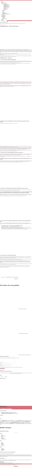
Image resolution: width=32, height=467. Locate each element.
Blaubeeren (6, 420)
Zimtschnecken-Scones (3, 83)
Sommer (1, 423)
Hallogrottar (30, 150)
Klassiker (31, 420)
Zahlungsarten (2, 445)
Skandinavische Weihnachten (27, 422)
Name (1, 363)
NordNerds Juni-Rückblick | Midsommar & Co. (23, 333)
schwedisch (2, 422)
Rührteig (18, 421)
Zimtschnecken (27, 423)
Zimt (23, 423)
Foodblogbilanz (25, 256)
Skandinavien (10, 422)
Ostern (9, 421)
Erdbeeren (17, 420)
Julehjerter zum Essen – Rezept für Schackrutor (6, 412)
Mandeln (3, 421)
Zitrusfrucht (30, 423)
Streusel (5, 423)
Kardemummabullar (7, 63)
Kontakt (2, 450)
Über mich (2, 448)
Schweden (30, 421)
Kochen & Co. (2, 438)
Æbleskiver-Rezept (14, 146)
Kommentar (1, 362)
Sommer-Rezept (3, 423)
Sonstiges (1, 24)
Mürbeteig (8, 421)
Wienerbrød (17, 62)
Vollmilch (8, 423)
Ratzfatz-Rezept (14, 421)
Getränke (2, 437)
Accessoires (2, 443)
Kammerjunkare (25, 150)
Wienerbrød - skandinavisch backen (4, 22)
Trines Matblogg (19, 156)
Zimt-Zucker (25, 423)
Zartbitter (21, 423)
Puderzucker (11, 421)
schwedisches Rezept (6, 422)
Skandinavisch (14, 422)
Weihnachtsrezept (14, 423)
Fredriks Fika (25, 156)
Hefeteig (19, 420)
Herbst (25, 420)
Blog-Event (9, 420)
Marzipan (5, 421)
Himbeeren (27, 420)
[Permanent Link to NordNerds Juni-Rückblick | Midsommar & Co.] (9, 333)
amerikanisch (1, 420)
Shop (1, 442)
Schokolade (27, 421)
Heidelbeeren (23, 420)
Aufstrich (2, 435)
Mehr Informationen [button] (2, 461)
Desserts (2, 436)
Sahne (19, 421)
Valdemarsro (13, 156)
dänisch (12, 420)
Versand (2, 444)
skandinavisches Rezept (20, 422)
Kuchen (1, 421)
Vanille (7, 423)
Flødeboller (22, 63)
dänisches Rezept (14, 420)
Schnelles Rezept (22, 421)
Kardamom (29, 420)
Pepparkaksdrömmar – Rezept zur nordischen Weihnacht (7, 413)
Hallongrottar (4, 161)
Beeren (3, 420)
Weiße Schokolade (18, 423)
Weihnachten (11, 423)
